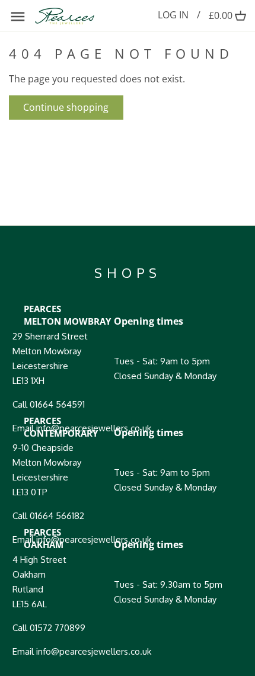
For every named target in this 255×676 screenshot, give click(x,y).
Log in (173, 14)
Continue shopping (66, 107)
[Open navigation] (18, 16)
